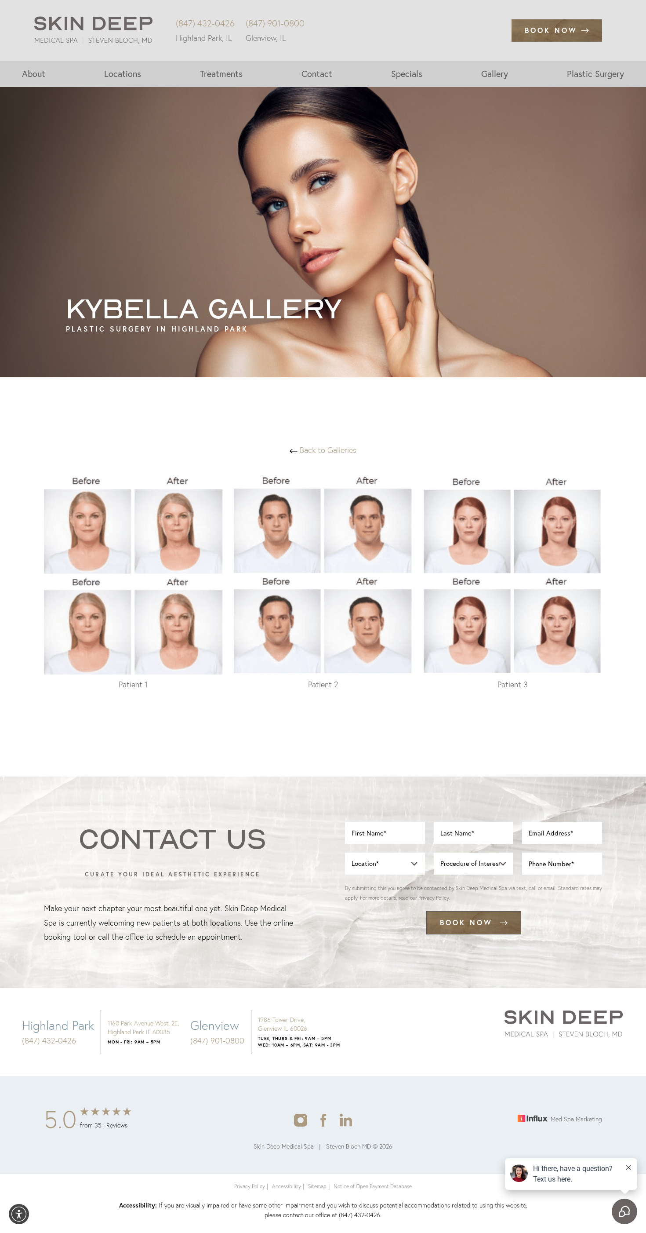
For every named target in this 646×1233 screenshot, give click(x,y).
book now (466, 922)
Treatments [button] (221, 74)
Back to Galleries (327, 450)
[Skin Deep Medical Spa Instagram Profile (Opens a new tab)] (300, 1120)
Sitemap (317, 1186)
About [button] (33, 74)
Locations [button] (122, 74)
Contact (316, 74)
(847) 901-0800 (275, 23)
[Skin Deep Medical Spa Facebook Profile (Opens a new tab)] (323, 1120)
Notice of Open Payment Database (373, 1186)
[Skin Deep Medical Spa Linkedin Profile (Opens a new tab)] (346, 1120)
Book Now (551, 30)
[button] (19, 1214)
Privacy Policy (433, 897)
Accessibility (286, 1186)
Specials (406, 74)
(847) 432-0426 (205, 23)
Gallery (494, 74)
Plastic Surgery (595, 74)
